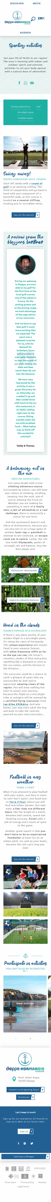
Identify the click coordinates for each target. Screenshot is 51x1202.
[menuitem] (17, 3)
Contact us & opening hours (24, 1089)
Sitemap (42, 1182)
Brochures (23, 1097)
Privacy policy (27, 1182)
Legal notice (23, 1186)
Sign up (24, 1131)
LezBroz (35, 242)
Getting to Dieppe (24, 1156)
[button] (33, 19)
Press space (10, 1182)
